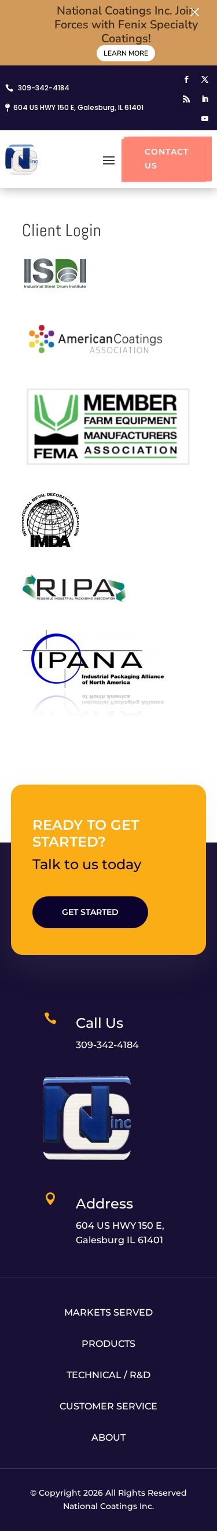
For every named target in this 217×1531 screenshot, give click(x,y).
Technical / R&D (108, 1374)
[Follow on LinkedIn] (205, 99)
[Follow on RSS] (186, 99)
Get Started (90, 912)
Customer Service (108, 1406)
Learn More (126, 53)
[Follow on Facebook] (186, 79)
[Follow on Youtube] (205, 119)
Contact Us (167, 158)
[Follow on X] (205, 79)
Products (108, 1343)
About (108, 1437)
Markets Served (108, 1312)
